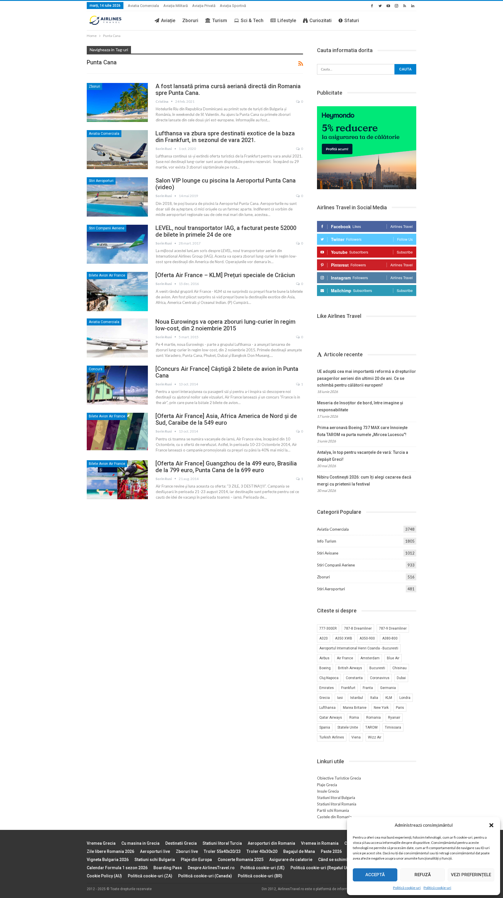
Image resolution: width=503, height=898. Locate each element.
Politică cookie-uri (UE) (262, 867)
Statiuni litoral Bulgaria (336, 797)
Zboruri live (187, 851)
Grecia (324, 698)
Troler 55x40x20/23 (222, 851)
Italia (374, 698)
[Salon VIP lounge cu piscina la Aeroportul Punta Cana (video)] (117, 196)
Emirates (326, 688)
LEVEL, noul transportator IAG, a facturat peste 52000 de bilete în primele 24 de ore (225, 231)
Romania (373, 717)
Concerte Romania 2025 (240, 859)
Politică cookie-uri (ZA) (150, 876)
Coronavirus (379, 678)
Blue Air (393, 658)
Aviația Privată (203, 5)
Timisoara (393, 727)
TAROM (371, 727)
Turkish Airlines (331, 737)
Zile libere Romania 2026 (110, 851)
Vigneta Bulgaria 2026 (108, 859)
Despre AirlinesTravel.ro (211, 867)
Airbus (324, 658)
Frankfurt (348, 688)
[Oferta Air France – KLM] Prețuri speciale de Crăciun (225, 275)
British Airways (350, 668)
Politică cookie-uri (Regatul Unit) (322, 867)
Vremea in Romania (320, 843)
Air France (345, 658)
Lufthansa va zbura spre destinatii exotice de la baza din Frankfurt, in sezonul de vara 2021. (225, 137)
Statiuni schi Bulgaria (154, 859)
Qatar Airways (330, 717)
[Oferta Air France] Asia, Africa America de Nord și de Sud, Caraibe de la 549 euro (226, 419)
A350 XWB (343, 638)
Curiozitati (320, 20)
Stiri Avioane (327, 553)
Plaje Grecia (327, 784)
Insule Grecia (328, 791)
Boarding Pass (167, 867)
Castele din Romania (334, 816)
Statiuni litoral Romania (336, 804)
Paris (400, 708)
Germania (388, 688)
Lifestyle (286, 20)
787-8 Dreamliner (358, 628)
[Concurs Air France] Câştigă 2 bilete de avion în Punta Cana (226, 372)
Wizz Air (374, 737)
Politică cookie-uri (407, 887)
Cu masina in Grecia (140, 843)
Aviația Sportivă (233, 5)
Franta (368, 688)
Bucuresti (377, 668)
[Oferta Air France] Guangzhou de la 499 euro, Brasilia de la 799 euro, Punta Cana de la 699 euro (226, 467)
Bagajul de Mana (299, 851)
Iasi (340, 698)
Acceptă (375, 874)
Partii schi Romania (333, 810)
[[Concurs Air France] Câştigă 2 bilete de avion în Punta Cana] (117, 385)
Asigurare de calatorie (290, 859)
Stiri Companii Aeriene (106, 228)
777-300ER (328, 628)
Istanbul (356, 698)
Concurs (95, 369)
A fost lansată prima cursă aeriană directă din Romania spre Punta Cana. (228, 89)
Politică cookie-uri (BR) (260, 876)
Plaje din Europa (196, 859)
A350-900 (367, 638)
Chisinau (399, 668)
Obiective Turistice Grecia (339, 778)
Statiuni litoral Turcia (222, 843)
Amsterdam (370, 658)
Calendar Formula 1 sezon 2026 (117, 867)
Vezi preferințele (471, 874)
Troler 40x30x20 (262, 851)
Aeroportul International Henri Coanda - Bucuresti (358, 648)
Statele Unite (347, 727)
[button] (491, 825)
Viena (356, 737)
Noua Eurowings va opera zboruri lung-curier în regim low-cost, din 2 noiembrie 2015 (225, 325)
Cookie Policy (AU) (104, 876)
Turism (219, 20)
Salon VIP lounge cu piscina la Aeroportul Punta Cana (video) (225, 184)
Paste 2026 (331, 851)
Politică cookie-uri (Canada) (205, 876)
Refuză (423, 874)
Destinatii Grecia (181, 843)
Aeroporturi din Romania (271, 843)
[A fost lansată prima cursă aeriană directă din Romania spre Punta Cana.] (117, 102)
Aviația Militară (175, 5)
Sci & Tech (252, 20)
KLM (388, 698)
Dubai (401, 678)
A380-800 (390, 638)
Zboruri (190, 20)
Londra (404, 698)
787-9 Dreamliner (393, 628)
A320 (323, 638)
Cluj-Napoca (329, 678)
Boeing (325, 668)
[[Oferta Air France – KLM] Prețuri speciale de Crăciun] (117, 291)
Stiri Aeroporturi (101, 181)
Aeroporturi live (155, 851)
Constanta (354, 678)
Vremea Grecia (101, 843)
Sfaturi (351, 20)
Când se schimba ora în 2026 (345, 859)
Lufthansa (327, 708)
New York (381, 708)
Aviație (168, 20)
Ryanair (394, 717)
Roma (354, 717)
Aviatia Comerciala (143, 5)
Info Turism (326, 541)
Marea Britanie (354, 708)
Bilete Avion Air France (107, 275)
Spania (324, 727)
